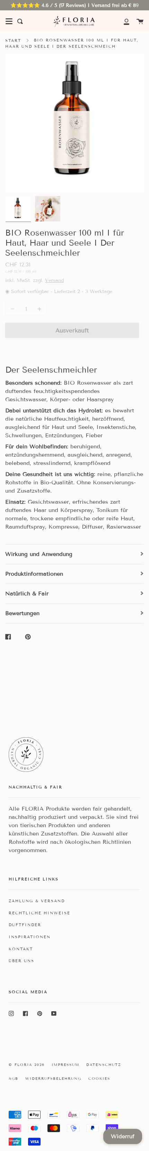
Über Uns (21, 960)
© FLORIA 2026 (27, 1064)
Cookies (99, 1078)
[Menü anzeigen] (9, 21)
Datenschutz (103, 1064)
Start (13, 40)
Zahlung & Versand (37, 900)
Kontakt (21, 949)
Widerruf (122, 1136)
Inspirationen (30, 936)
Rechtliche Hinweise (39, 913)
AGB (13, 1078)
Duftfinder (25, 924)
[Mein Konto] (123, 21)
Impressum (65, 1064)
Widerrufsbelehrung (53, 1078)
